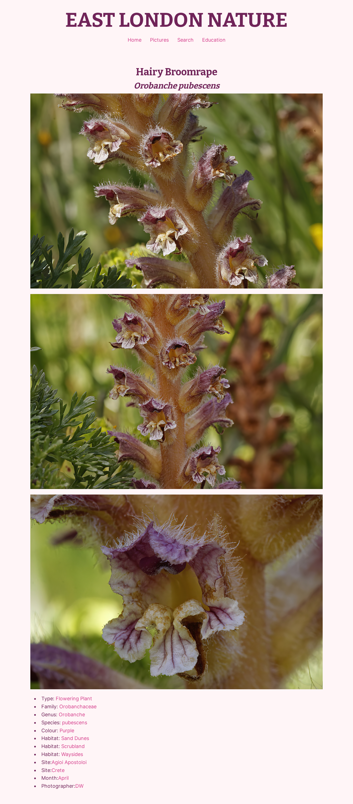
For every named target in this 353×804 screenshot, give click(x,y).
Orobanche (72, 714)
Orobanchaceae (78, 706)
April (63, 778)
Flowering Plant (74, 698)
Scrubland (73, 746)
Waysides (72, 754)
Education (214, 40)
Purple (67, 730)
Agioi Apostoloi (69, 762)
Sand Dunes (75, 738)
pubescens (74, 722)
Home (134, 40)
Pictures (159, 40)
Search (185, 40)
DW (79, 786)
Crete (58, 770)
